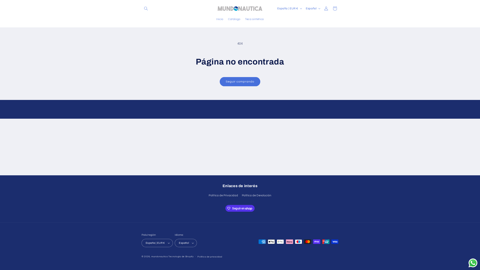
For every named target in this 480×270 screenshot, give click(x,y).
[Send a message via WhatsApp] (473, 263)
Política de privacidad (209, 257)
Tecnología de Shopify (181, 257)
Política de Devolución (256, 195)
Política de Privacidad (223, 195)
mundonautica (159, 257)
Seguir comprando (240, 81)
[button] (146, 8)
